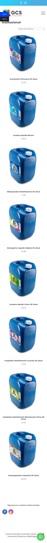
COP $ (5, 19)
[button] (41, 537)
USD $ (5, 14)
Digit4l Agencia (33, 536)
